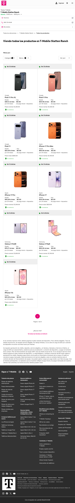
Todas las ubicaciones (9, 33)
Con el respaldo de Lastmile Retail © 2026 (37, 500)
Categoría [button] (8, 58)
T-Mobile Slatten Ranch (26, 33)
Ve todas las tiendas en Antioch (37, 334)
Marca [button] (21, 58)
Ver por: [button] (65, 58)
